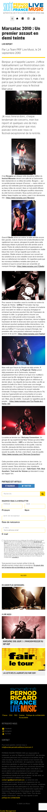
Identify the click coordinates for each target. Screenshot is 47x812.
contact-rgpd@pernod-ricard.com (13, 780)
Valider (23, 575)
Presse (4, 715)
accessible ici (15, 557)
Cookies (22, 715)
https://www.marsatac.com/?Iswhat (31, 333)
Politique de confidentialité (35, 715)
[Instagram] (28, 18)
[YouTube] (34, 18)
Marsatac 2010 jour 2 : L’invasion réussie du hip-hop (23, 642)
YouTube (8, 733)
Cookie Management (8, 811)
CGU (10, 715)
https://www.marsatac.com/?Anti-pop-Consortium (21, 454)
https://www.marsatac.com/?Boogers (20, 197)
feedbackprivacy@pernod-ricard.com (31, 546)
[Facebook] (23, 18)
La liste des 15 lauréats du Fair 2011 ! (19, 673)
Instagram (8, 731)
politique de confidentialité (11, 797)
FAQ (15, 715)
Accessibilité (23, 717)
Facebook (8, 728)
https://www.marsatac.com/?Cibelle (30, 266)
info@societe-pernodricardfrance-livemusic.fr (17, 747)
